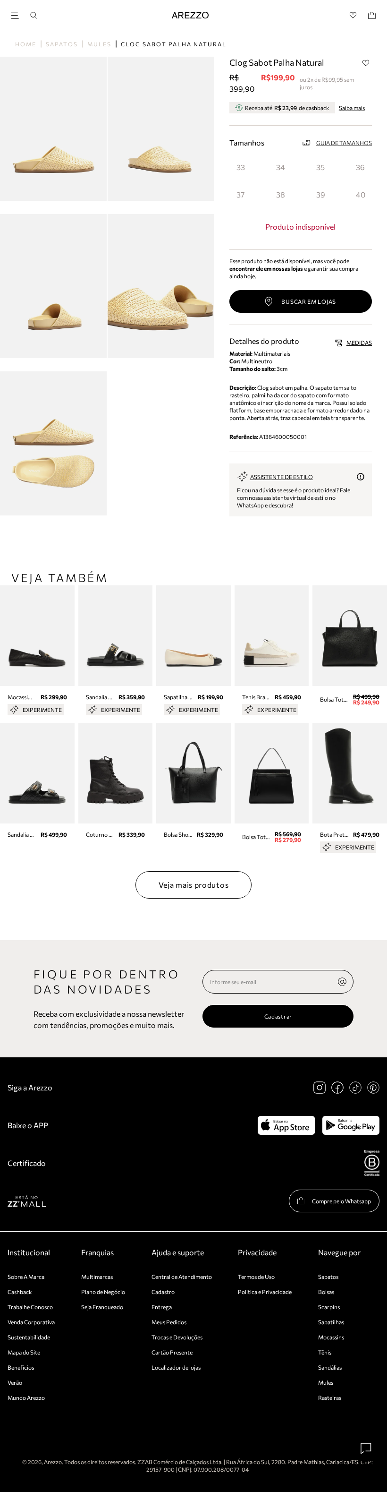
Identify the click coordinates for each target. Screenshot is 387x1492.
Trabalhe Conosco (30, 1306)
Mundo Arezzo (26, 1397)
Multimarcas (97, 1276)
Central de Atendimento (181, 1276)
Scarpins (329, 1306)
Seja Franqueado (102, 1306)
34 (280, 167)
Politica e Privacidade (265, 1291)
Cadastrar (278, 1016)
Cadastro (163, 1291)
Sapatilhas (331, 1322)
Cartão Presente (172, 1352)
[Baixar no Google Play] (350, 1125)
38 (280, 194)
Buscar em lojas (308, 301)
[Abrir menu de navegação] (18, 14)
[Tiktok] (355, 1087)
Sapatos (62, 44)
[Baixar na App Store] (286, 1125)
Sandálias (330, 1367)
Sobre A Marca (26, 1276)
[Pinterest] (373, 1087)
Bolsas (326, 1291)
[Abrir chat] (366, 1448)
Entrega (161, 1306)
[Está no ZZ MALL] (27, 1201)
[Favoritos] (353, 15)
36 (360, 167)
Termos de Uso (256, 1276)
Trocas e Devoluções (176, 1337)
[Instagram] (319, 1087)
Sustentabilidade (29, 1337)
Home (25, 44)
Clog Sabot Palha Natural (174, 44)
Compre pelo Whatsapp (341, 1201)
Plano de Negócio (103, 1291)
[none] (342, 982)
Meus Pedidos (168, 1322)
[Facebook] (337, 1087)
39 (320, 194)
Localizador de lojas (176, 1367)
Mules (99, 44)
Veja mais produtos (194, 884)
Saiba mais (352, 107)
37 (240, 194)
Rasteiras (329, 1397)
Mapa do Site (24, 1352)
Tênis (324, 1352)
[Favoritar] (366, 63)
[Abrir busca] (33, 15)
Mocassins (331, 1337)
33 (240, 167)
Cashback (20, 1291)
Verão (15, 1382)
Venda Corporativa (31, 1322)
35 (320, 167)
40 (360, 194)
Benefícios (21, 1367)
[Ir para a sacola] (371, 15)
